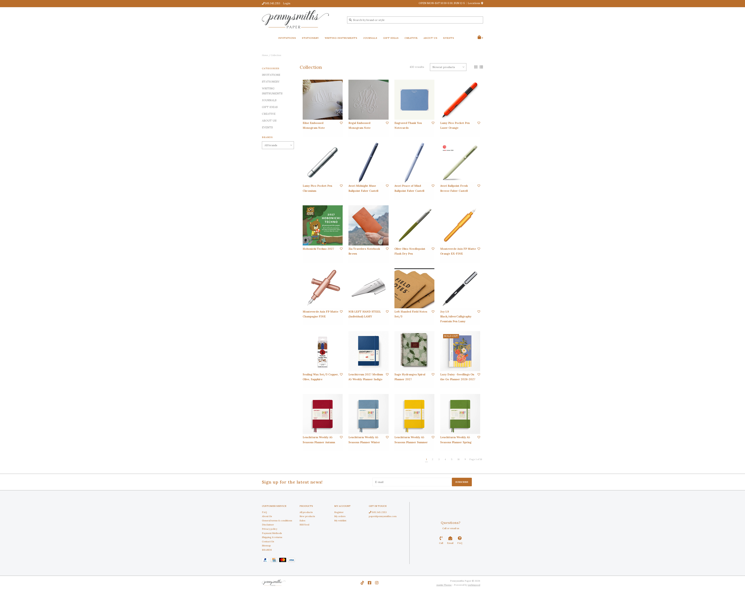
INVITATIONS (287, 37)
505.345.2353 (379, 512)
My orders (340, 516)
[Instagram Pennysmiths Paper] (376, 583)
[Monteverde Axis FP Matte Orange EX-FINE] (460, 225)
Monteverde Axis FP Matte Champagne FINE (320, 314)
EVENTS (448, 37)
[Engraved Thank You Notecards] (414, 100)
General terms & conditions (277, 520)
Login (286, 3)
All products (306, 512)
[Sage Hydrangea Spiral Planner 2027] (414, 351)
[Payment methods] (266, 560)
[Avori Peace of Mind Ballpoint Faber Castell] (414, 162)
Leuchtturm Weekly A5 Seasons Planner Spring (455, 439)
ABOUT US (430, 37)
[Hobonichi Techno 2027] (323, 225)
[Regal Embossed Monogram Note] (368, 100)
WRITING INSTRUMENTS (341, 37)
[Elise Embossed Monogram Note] (323, 100)
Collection (276, 55)
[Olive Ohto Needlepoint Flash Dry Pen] (414, 225)
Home (265, 55)
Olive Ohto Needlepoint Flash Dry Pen (409, 251)
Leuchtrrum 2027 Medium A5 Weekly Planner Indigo (365, 377)
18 (458, 459)
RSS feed (304, 524)
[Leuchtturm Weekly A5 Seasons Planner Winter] (368, 414)
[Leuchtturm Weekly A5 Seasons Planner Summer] (414, 414)
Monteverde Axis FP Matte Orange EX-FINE (458, 251)
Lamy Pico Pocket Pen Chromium (317, 188)
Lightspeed (474, 584)
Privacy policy (269, 528)
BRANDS (267, 549)
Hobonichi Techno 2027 (318, 249)
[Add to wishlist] (341, 123)
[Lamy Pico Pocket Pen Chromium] (323, 162)
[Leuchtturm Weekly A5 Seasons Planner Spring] (460, 414)
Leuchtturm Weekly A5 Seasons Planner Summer (411, 439)
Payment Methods (272, 533)
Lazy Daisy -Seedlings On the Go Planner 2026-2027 (457, 377)
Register (339, 512)
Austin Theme (444, 584)
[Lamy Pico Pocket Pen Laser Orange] (460, 100)
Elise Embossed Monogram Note (314, 125)
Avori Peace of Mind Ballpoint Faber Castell (409, 188)
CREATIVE (411, 37)
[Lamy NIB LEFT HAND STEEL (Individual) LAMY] (368, 288)
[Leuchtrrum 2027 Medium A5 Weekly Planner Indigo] (368, 351)
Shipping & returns (272, 537)
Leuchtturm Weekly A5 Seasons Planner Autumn (319, 439)
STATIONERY (310, 37)
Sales (302, 520)
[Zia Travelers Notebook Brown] (368, 225)
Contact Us (268, 541)
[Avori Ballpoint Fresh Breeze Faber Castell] (460, 162)
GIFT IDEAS (391, 37)
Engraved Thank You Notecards (408, 125)
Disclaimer (268, 524)
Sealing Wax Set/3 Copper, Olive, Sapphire (321, 377)
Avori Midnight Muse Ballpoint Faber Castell (363, 188)
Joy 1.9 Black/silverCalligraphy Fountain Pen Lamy (455, 316)
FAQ (264, 512)
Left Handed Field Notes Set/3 (410, 314)
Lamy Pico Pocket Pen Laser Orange (455, 125)
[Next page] (465, 459)
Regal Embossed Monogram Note (359, 125)
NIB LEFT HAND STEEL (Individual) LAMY (364, 314)
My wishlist (340, 520)
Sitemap (266, 545)
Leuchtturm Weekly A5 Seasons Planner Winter (364, 439)
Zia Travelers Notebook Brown (364, 251)
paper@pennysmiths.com (383, 516)
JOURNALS (370, 37)
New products (307, 516)
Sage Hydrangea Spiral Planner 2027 (409, 377)
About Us (267, 516)
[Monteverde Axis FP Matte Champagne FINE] (323, 288)
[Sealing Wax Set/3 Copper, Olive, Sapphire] (323, 351)
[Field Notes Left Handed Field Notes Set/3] (414, 288)
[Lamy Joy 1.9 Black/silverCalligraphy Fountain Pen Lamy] (460, 288)
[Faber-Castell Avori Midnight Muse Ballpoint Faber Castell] (368, 162)
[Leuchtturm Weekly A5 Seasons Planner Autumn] (323, 414)
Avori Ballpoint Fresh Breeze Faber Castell (454, 188)
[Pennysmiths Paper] (301, 19)
